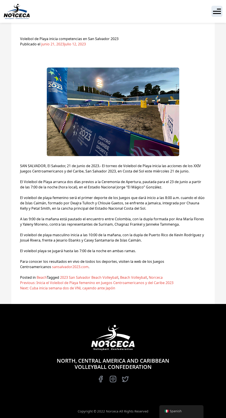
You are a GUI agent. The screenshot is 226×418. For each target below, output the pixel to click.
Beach (42, 277)
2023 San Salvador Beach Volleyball (89, 277)
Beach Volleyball (133, 277)
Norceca (156, 277)
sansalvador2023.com (70, 266)
